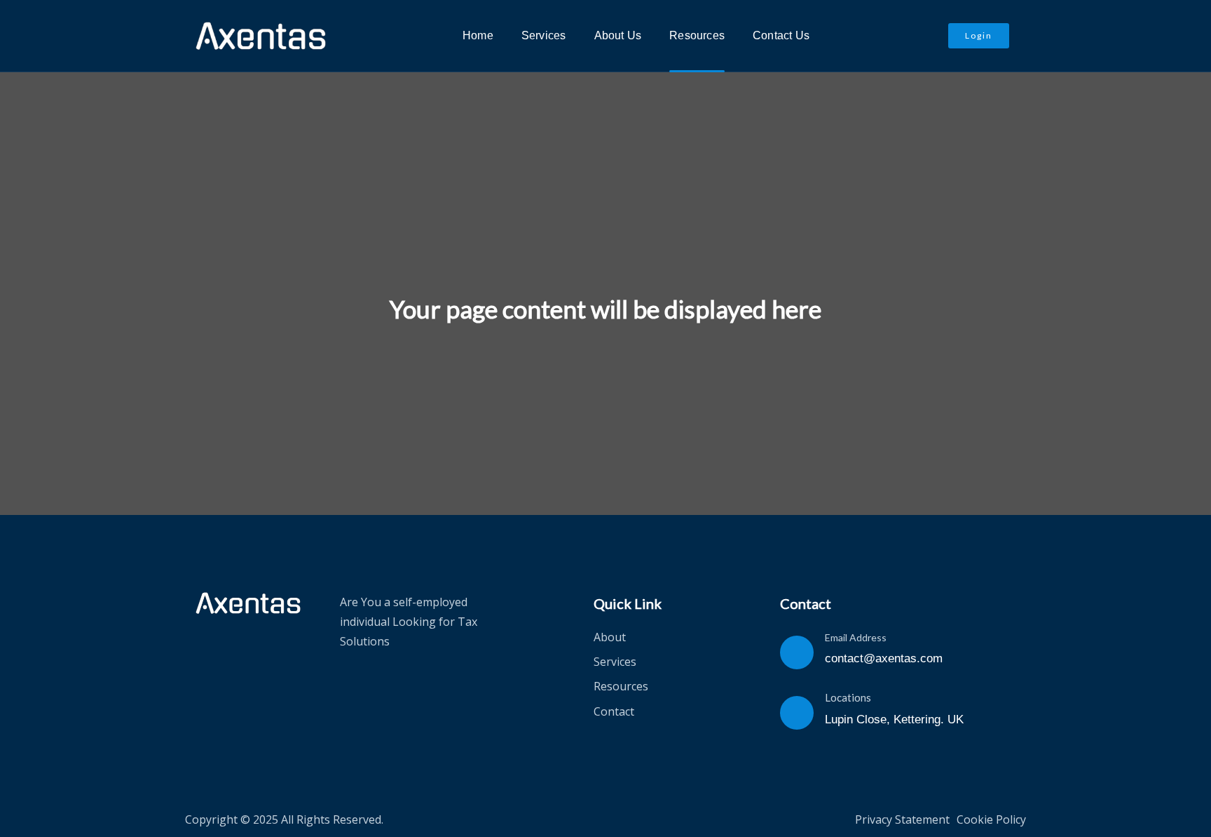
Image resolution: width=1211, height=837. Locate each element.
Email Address (856, 637)
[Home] (248, 603)
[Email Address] (797, 652)
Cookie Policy (991, 819)
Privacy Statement (902, 819)
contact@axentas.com (884, 658)
